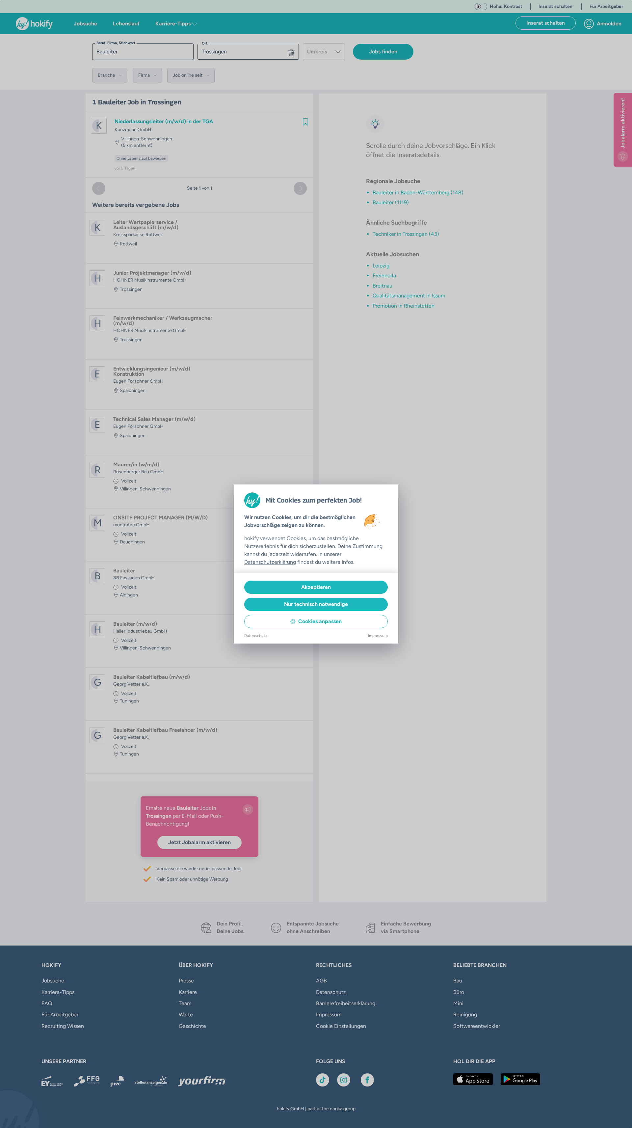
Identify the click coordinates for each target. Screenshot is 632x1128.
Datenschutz (255, 635)
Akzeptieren (316, 587)
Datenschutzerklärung (270, 562)
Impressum (378, 635)
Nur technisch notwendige (316, 604)
